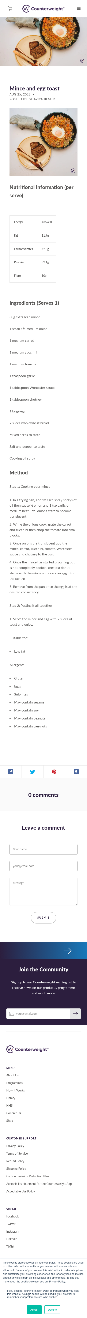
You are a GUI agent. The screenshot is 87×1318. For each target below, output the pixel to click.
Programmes (14, 1083)
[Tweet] (33, 771)
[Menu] (78, 8)
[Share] (11, 771)
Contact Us (13, 1113)
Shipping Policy (16, 1168)
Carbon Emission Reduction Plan (27, 1176)
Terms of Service (17, 1153)
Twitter (10, 1224)
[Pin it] (54, 771)
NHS (9, 1105)
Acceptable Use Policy (20, 1191)
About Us (12, 1075)
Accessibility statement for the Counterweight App (39, 1184)
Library (10, 1098)
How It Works (15, 1090)
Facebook (12, 1216)
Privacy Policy (15, 1146)
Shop (9, 1120)
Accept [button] (34, 1309)
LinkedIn (11, 1239)
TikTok (10, 1246)
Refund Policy (15, 1161)
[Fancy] (76, 771)
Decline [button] (52, 1309)
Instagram (12, 1231)
